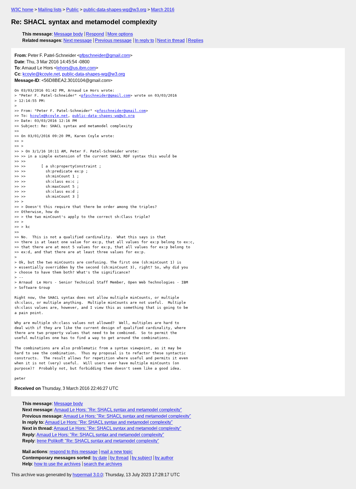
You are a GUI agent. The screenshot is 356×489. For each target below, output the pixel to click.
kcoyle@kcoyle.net (41, 74)
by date (100, 457)
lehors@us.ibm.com (76, 68)
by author (164, 457)
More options (120, 34)
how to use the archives (57, 464)
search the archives (103, 464)
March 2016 (162, 9)
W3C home (22, 9)
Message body (68, 34)
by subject (142, 457)
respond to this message (74, 451)
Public (72, 9)
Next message (77, 40)
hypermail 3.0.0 (88, 474)
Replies (195, 40)
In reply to (144, 40)
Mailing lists (49, 9)
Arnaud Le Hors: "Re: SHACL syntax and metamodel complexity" (118, 409)
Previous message (113, 40)
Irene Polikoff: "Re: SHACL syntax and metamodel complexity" (98, 440)
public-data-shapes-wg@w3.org (114, 9)
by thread (119, 457)
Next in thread (171, 40)
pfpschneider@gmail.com (105, 55)
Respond (95, 34)
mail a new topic (117, 451)
